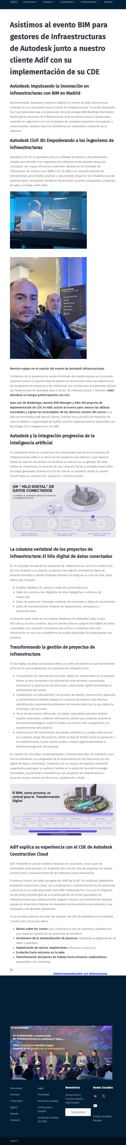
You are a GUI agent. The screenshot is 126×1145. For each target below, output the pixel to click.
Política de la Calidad (45, 1109)
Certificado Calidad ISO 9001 (48, 1119)
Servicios (15, 1094)
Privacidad (43, 1094)
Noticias (14, 1113)
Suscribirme (78, 1112)
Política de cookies (48, 1101)
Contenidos (16, 1101)
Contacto (15, 9)
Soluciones (16, 1088)
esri (86, 973)
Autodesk (77, 973)
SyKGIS (14, 1107)
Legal (41, 1088)
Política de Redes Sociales (102, 1118)
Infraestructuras (63, 973)
